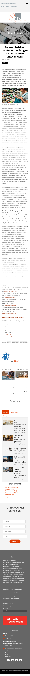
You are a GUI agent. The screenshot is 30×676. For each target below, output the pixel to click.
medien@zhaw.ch (6, 335)
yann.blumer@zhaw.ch (10, 297)
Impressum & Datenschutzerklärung (12, 589)
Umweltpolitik (15, 342)
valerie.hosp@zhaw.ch (10, 305)
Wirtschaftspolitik (11, 493)
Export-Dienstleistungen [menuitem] (9, 596)
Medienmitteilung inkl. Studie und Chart (13, 317)
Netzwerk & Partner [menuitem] (8, 603)
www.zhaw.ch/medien (7, 337)
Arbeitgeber (10, 494)
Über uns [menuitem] (5, 608)
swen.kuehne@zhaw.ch (10, 291)
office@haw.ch (9, 638)
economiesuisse (11, 487)
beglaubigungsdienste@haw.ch (13, 648)
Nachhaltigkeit (23, 342)
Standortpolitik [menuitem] (7, 601)
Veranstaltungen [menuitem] (7, 606)
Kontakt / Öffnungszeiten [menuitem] (8, 3)
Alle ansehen (6, 498)
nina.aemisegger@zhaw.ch (9, 313)
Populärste (14, 412)
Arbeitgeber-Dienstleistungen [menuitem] (11, 598)
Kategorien (6, 416)
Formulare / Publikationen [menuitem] (9, 6)
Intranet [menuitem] (3, 10)
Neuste (5, 412)
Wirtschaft (9, 489)
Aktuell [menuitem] (5, 611)
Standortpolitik (11, 491)
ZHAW (8, 342)
